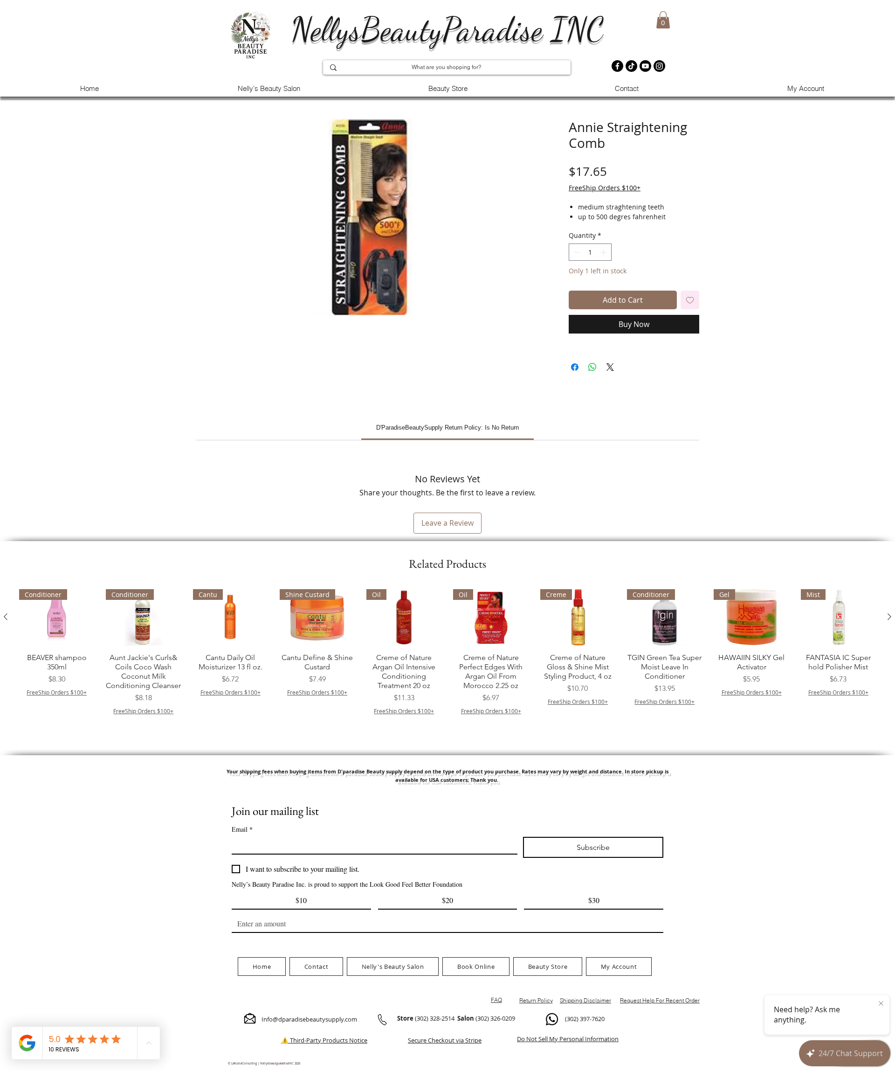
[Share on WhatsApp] (592, 367)
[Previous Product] (5, 616)
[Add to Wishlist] (690, 300)
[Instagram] (659, 66)
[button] (663, 19)
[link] (447, 427)
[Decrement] (576, 252)
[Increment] (604, 252)
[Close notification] (881, 1004)
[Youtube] (645, 66)
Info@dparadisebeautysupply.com (309, 1019)
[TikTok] (631, 66)
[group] (447, 664)
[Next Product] (889, 616)
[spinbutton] (590, 252)
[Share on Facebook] (574, 367)
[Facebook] (617, 66)
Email (242, 829)
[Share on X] (610, 367)
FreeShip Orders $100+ (604, 187)
